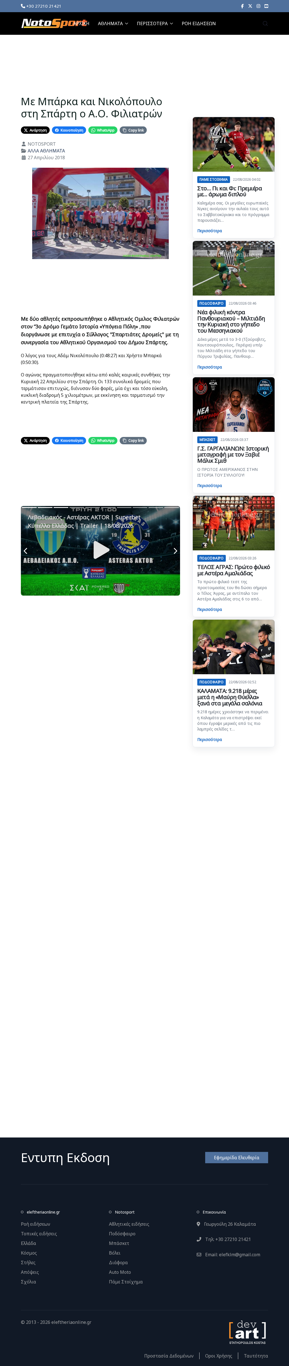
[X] (250, 6)
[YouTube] (266, 6)
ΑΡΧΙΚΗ (81, 23)
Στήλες (28, 1262)
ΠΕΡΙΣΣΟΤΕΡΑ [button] (152, 23)
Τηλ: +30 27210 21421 (227, 1239)
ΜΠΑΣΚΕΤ (207, 439)
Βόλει (115, 1253)
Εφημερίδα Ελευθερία (236, 1157)
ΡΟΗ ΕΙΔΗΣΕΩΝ (199, 23)
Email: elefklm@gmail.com (232, 1254)
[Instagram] (258, 6)
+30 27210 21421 (43, 6)
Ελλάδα (28, 1243)
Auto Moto (120, 1272)
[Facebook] (242, 6)
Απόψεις (30, 1272)
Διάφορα (118, 1262)
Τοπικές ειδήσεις (39, 1234)
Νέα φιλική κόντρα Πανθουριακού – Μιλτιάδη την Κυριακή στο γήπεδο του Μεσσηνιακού (231, 321)
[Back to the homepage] (54, 23)
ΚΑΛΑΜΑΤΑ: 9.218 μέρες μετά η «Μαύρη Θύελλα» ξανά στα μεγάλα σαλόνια (229, 697)
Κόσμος (29, 1253)
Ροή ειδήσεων (35, 1224)
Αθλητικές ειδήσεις (129, 1224)
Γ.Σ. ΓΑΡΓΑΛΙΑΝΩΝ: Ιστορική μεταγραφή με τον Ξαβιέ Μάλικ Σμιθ (233, 454)
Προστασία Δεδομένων (169, 1356)
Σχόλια (28, 1282)
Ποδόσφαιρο (122, 1234)
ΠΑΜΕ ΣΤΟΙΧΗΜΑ (214, 179)
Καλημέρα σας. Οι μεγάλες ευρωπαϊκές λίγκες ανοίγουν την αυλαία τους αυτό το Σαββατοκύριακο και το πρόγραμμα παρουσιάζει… (233, 211)
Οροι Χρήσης (218, 1356)
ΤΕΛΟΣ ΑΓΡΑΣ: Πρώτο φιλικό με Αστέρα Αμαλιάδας (233, 570)
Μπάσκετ (119, 1243)
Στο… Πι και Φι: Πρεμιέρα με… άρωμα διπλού (229, 191)
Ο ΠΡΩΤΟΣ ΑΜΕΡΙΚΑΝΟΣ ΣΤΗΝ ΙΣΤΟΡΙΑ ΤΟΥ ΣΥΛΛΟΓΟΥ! (227, 472)
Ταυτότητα (256, 1356)
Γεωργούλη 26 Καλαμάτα (229, 1224)
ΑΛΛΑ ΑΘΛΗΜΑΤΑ (46, 151)
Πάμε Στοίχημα (126, 1282)
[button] (265, 23)
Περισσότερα (209, 230)
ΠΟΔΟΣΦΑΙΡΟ (212, 303)
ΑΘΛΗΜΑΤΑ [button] (110, 23)
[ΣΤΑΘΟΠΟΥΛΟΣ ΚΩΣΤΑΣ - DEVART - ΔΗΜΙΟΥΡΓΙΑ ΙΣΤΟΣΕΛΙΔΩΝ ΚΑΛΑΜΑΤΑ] (247, 1332)
